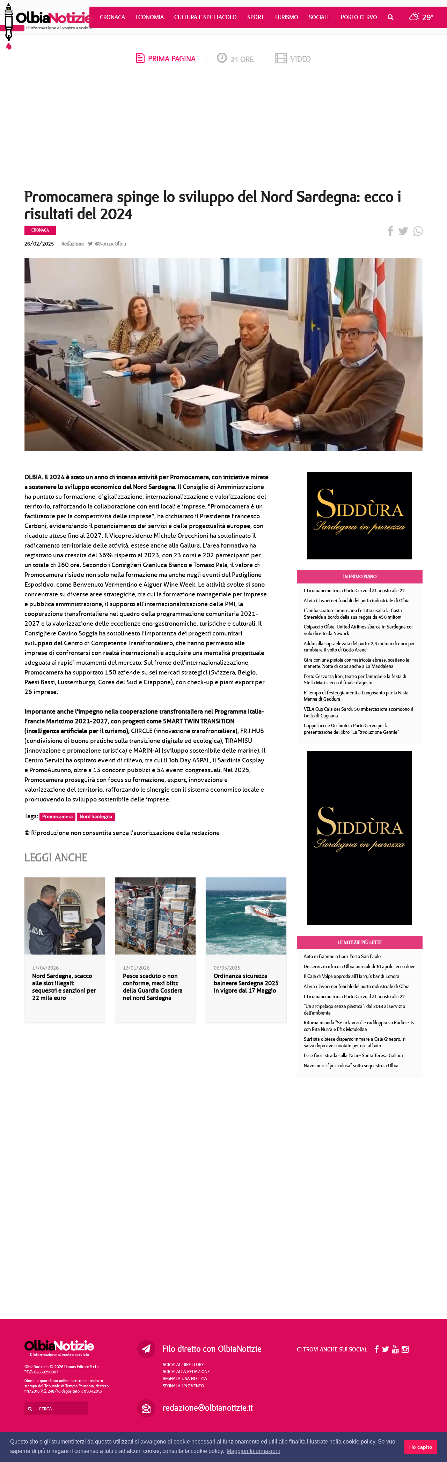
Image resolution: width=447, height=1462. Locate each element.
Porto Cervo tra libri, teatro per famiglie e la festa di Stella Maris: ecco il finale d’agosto (355, 679)
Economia (149, 17)
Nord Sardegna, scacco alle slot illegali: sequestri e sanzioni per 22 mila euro (64, 987)
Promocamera (57, 817)
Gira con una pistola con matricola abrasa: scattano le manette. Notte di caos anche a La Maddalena (356, 663)
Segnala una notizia (185, 1378)
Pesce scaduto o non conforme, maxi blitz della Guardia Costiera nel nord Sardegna (153, 987)
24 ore (242, 59)
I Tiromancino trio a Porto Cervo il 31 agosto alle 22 (354, 590)
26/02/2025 (39, 243)
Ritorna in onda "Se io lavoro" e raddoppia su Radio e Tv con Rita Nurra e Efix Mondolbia (359, 1026)
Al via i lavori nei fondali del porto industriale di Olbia (357, 600)
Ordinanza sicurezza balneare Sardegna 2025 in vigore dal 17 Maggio (246, 983)
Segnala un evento (183, 1385)
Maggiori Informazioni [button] (253, 1451)
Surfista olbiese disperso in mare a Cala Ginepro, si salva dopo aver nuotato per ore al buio (355, 1042)
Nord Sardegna (96, 817)
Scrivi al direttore (183, 1364)
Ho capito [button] (420, 1447)
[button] (392, 17)
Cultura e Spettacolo (205, 17)
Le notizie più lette (360, 942)
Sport (255, 17)
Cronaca (112, 17)
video (300, 58)
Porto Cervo (359, 17)
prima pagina (172, 58)
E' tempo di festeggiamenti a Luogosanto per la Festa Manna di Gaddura (356, 696)
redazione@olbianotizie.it (207, 1408)
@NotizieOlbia (110, 243)
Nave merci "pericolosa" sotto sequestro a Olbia (351, 1065)
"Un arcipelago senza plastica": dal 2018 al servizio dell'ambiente (354, 1009)
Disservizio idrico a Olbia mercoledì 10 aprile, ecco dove (360, 966)
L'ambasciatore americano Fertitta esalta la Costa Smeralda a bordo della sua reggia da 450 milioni (353, 613)
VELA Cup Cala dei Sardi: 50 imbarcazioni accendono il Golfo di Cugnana (358, 712)
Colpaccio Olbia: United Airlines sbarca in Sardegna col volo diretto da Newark (358, 630)
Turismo (286, 17)
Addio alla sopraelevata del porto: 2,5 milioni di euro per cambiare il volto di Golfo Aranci (359, 647)
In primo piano (359, 576)
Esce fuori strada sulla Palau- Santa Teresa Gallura (353, 1055)
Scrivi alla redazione (186, 1371)
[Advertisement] (223, 129)
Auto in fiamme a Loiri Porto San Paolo (342, 956)
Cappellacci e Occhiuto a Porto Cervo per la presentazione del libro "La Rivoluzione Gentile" (351, 729)
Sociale (319, 17)
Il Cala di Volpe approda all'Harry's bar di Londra (352, 976)
